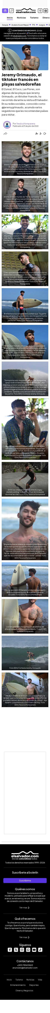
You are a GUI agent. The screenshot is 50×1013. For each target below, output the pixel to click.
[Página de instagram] (22, 951)
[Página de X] (16, 951)
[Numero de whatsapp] (28, 951)
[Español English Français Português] (45, 11)
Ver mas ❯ (24, 907)
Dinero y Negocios (24, 990)
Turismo (34, 17)
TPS (33, 25)
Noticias (21, 17)
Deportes (34, 985)
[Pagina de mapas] (40, 11)
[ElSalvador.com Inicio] (26, 10)
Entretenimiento (18, 985)
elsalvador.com (19, 36)
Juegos (42, 25)
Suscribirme (25, 880)
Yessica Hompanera (25, 123)
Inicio (10, 17)
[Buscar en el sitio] (11, 11)
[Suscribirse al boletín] (5, 10)
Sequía (5, 25)
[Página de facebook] (10, 951)
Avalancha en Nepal (20, 25)
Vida (40, 979)
